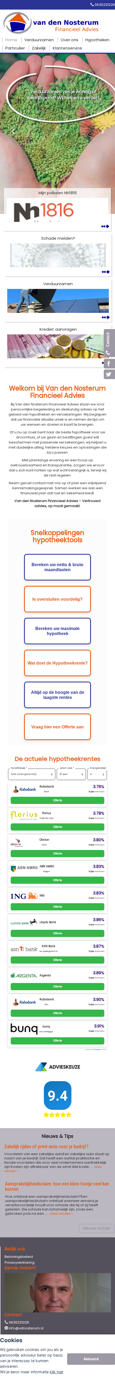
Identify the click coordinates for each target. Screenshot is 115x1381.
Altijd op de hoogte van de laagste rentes (57, 695)
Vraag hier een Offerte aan (57, 727)
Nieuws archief (96, 1228)
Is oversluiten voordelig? (57, 599)
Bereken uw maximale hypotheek (57, 631)
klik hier (56, 1372)
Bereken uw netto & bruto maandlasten (57, 567)
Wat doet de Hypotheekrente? (58, 663)
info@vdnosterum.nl (26, 1328)
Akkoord (91, 1359)
